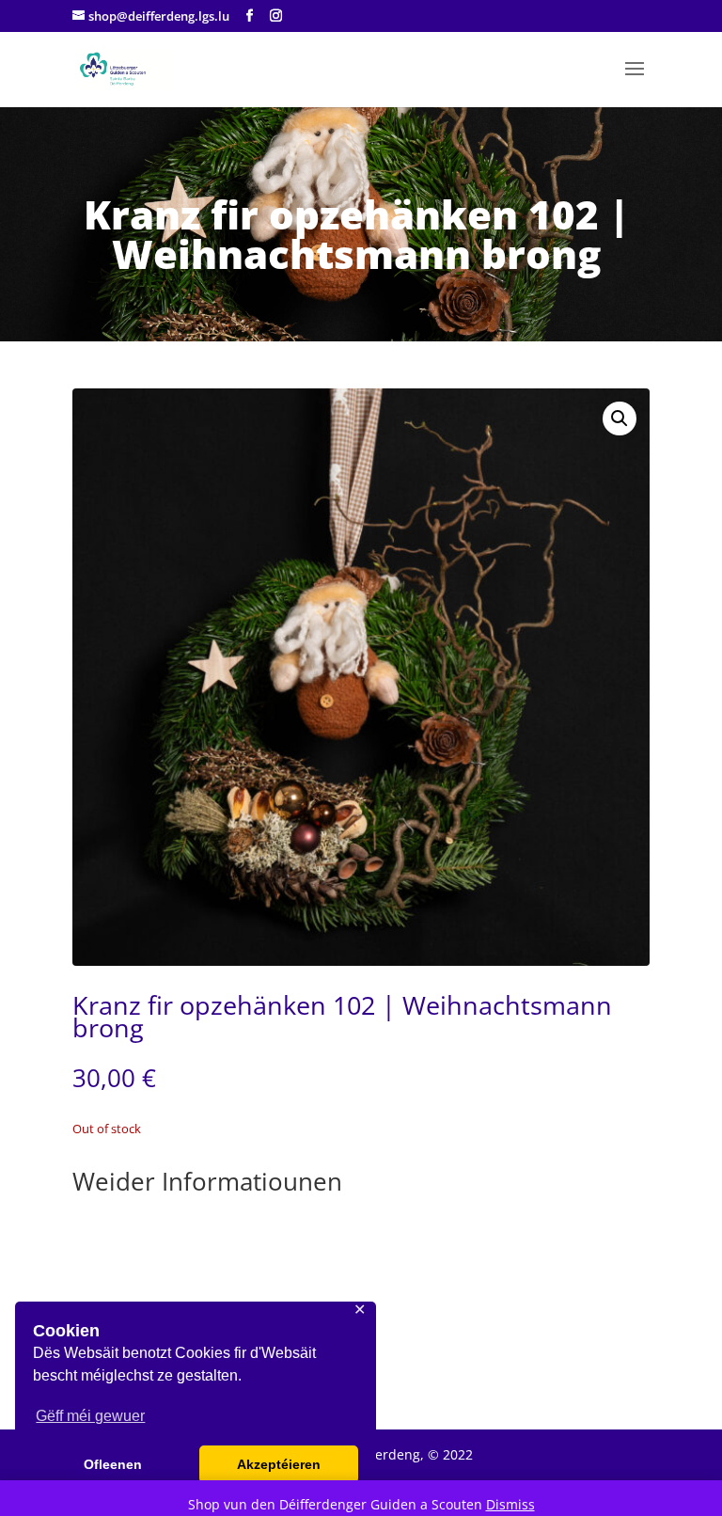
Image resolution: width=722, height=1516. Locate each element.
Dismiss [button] (510, 1504)
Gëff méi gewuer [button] (90, 1416)
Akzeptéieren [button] (279, 1464)
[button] (619, 418)
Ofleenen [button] (113, 1464)
